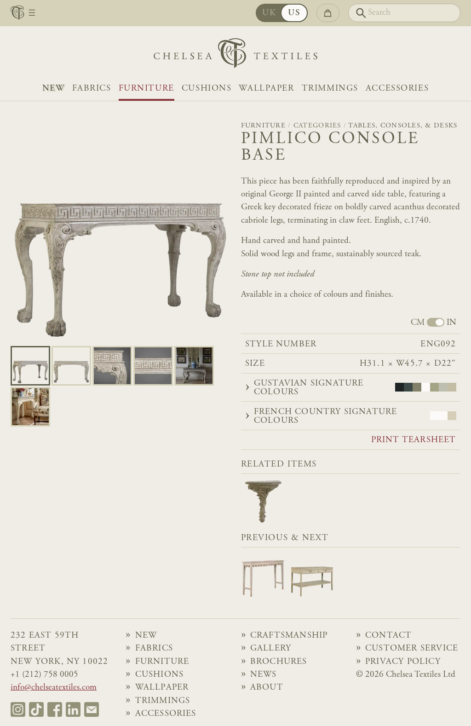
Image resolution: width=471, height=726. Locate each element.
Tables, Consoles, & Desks (402, 125)
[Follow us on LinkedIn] (73, 709)
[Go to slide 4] (194, 366)
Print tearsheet (413, 440)
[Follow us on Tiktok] (36, 709)
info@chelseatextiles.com (54, 687)
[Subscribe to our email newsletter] (91, 709)
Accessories (397, 88)
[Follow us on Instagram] (18, 709)
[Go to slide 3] (153, 366)
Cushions (207, 88)
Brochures (278, 661)
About (266, 687)
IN (451, 323)
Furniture (146, 88)
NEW (53, 88)
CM (418, 323)
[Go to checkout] (327, 13)
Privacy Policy (403, 661)
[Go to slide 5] (30, 406)
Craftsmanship (288, 635)
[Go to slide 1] (71, 366)
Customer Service (411, 648)
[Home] (235, 55)
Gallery (270, 648)
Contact (388, 635)
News (263, 674)
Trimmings (330, 88)
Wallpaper (266, 88)
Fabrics (91, 88)
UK (269, 13)
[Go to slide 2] (112, 366)
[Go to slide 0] (30, 366)
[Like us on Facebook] (54, 709)
